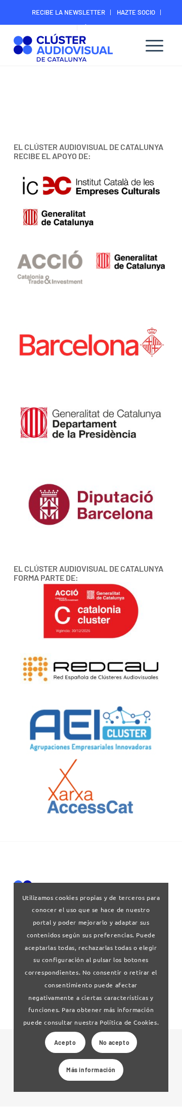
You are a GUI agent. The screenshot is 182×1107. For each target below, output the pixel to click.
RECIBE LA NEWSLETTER (68, 12)
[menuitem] (69, 12)
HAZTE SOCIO (136, 12)
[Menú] (154, 45)
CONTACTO (56, 27)
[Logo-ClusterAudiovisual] (76, 47)
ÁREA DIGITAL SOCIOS (114, 27)
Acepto (65, 1042)
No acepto (114, 1042)
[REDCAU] (91, 669)
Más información (91, 1069)
